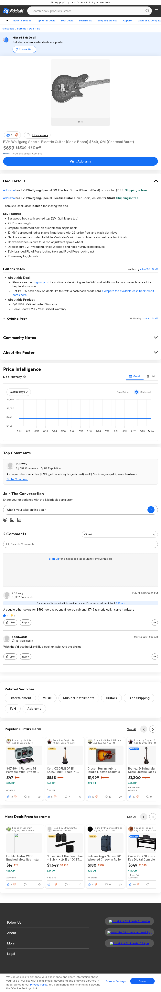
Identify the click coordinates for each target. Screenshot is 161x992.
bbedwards (19, 636)
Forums (21, 28)
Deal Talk (34, 28)
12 (93, 796)
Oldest (88, 534)
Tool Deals (67, 20)
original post (41, 282)
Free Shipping (139, 698)
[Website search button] (147, 10)
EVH (12, 709)
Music (47, 698)
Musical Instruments (78, 698)
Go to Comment (17, 479)
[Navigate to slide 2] (82, 121)
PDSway (21, 464)
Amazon (10, 790)
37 (134, 796)
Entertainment (20, 698)
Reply (25, 622)
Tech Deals (85, 20)
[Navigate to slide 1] (78, 121)
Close (142, 981)
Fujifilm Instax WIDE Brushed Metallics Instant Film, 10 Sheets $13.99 (23, 857)
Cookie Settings (116, 981)
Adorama (9, 190)
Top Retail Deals (45, 20)
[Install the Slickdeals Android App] (129, 932)
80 (134, 884)
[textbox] (75, 509)
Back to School (22, 20)
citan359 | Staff (149, 269)
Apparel (127, 20)
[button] (16, 135)
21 (12, 135)
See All (131, 729)
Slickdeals (8, 28)
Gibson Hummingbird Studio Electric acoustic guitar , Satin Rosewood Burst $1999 (104, 770)
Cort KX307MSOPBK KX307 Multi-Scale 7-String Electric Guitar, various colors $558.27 (62, 770)
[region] (80, 983)
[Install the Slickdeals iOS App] (129, 943)
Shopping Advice (107, 20)
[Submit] (7, 544)
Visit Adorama (80, 161)
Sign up (54, 558)
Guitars (111, 698)
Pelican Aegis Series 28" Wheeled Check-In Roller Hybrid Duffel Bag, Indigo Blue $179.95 (105, 857)
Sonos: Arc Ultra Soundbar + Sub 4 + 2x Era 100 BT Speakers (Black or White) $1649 (65, 857)
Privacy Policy (38, 984)
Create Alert (26, 49)
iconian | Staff (150, 318)
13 (12, 796)
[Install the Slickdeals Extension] (129, 921)
